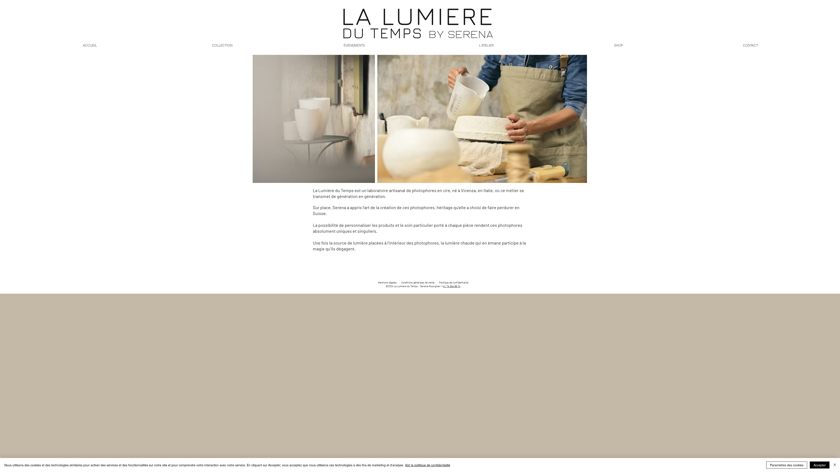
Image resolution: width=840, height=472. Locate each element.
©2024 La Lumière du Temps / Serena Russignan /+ (414, 286)
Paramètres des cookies (786, 465)
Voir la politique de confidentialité (427, 465)
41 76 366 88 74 (451, 286)
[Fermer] (834, 465)
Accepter (820, 465)
